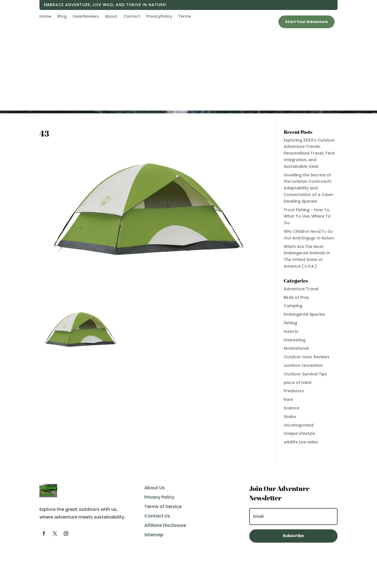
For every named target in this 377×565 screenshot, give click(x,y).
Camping (293, 305)
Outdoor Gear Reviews (307, 357)
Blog (62, 16)
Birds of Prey (296, 297)
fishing (290, 323)
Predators (294, 391)
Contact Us (157, 516)
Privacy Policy (159, 497)
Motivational (296, 348)
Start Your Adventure (306, 21)
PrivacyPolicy (159, 16)
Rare (288, 399)
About (111, 16)
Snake (290, 416)
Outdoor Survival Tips (305, 374)
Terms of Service (163, 506)
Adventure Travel (301, 289)
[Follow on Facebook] (43, 533)
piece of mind (297, 382)
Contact (131, 16)
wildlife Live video (301, 442)
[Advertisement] (188, 72)
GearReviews (86, 16)
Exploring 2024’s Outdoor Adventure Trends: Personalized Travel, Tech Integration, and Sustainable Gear (309, 153)
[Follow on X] (55, 533)
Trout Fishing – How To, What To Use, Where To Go (307, 216)
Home (45, 16)
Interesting (295, 340)
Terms (184, 16)
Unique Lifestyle (299, 433)
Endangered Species (304, 314)
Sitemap (153, 535)
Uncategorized (299, 425)
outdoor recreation (303, 365)
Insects (291, 331)
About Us (154, 488)
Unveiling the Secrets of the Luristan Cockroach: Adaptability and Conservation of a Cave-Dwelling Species (309, 188)
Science (291, 408)
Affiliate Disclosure (165, 525)
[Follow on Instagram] (66, 533)
